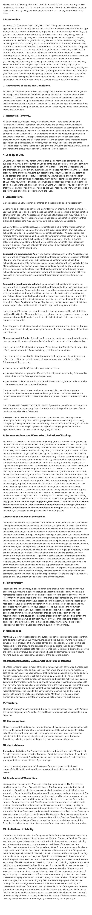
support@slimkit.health (14, 769)
